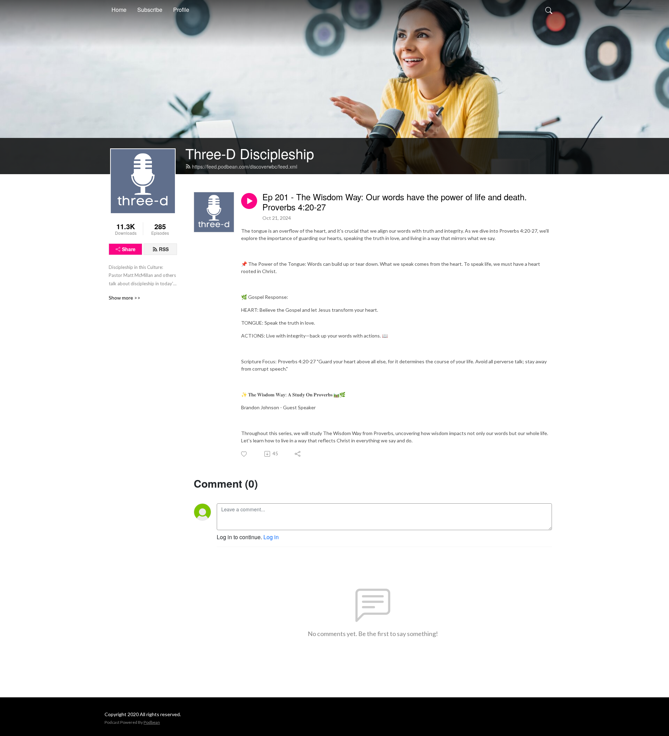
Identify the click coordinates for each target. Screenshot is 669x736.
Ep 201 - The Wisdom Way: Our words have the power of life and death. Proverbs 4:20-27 (394, 202)
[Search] (549, 10)
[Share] (298, 453)
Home (119, 10)
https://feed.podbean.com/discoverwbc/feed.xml (244, 166)
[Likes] (244, 454)
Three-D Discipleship (249, 153)
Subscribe (149, 10)
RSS (164, 249)
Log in (271, 537)
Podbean (152, 722)
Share (129, 249)
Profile (181, 10)
